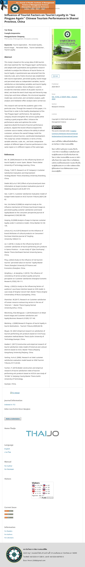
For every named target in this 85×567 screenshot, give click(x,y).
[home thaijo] (42, 436)
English (7, 449)
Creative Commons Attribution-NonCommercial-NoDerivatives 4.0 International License (65, 133)
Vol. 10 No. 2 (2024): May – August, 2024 (33, 8)
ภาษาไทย (7, 452)
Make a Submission (13, 419)
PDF (56, 76)
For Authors (8, 534)
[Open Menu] (4, 2)
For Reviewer (9, 469)
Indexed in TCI (9, 405)
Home (6, 8)
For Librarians (9, 538)
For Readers (8, 531)
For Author (8, 466)
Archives (14, 8)
